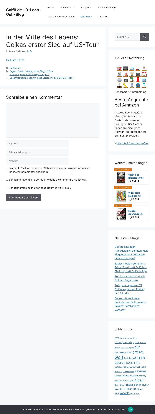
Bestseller (65, 7)
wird (117, 393)
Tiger (128, 388)
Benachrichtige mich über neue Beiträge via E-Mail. (40, 187)
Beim (134, 338)
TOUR (136, 388)
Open (139, 380)
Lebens (28, 71)
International (128, 372)
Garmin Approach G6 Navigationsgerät (29, 74)
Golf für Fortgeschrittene (61, 16)
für (137, 347)
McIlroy (142, 375)
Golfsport (141, 367)
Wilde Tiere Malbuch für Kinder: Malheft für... (136, 194)
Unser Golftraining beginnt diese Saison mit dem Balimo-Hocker (42, 77)
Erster (21, 71)
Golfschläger (129, 367)
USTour (49, 71)
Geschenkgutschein (123, 352)
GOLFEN (139, 358)
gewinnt (138, 352)
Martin (125, 375)
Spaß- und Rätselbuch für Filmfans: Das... (136, 176)
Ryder (145, 384)
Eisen (123, 348)
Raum (117, 385)
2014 (122, 338)
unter (142, 389)
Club (137, 342)
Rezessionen (134, 384)
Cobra (143, 342)
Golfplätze (119, 367)
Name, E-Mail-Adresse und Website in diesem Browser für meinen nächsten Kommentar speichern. (49, 170)
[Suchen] (144, 37)
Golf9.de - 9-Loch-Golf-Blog (23, 12)
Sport (122, 389)
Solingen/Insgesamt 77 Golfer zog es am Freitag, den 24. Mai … (130, 289)
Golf (119, 357)
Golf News (86, 16)
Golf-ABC (103, 16)
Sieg (42, 71)
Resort (122, 385)
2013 (117, 338)
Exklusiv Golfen (15, 60)
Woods (125, 393)
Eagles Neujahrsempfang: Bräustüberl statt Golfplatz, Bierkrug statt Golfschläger (131, 267)
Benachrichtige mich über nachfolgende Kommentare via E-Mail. (48, 179)
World (132, 393)
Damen (117, 348)
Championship (124, 342)
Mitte (36, 71)
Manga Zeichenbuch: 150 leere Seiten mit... (136, 212)
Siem (117, 389)
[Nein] (151, 409)
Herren (118, 371)
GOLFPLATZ (133, 362)
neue (131, 380)
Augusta (128, 338)
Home (51, 7)
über (138, 393)
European (130, 348)
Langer (118, 376)
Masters (134, 375)
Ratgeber (86, 7)
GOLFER (120, 362)
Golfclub (128, 358)
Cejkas (13, 71)
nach (125, 380)
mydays (118, 381)
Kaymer (140, 371)
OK (130, 409)
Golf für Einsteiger (107, 7)
